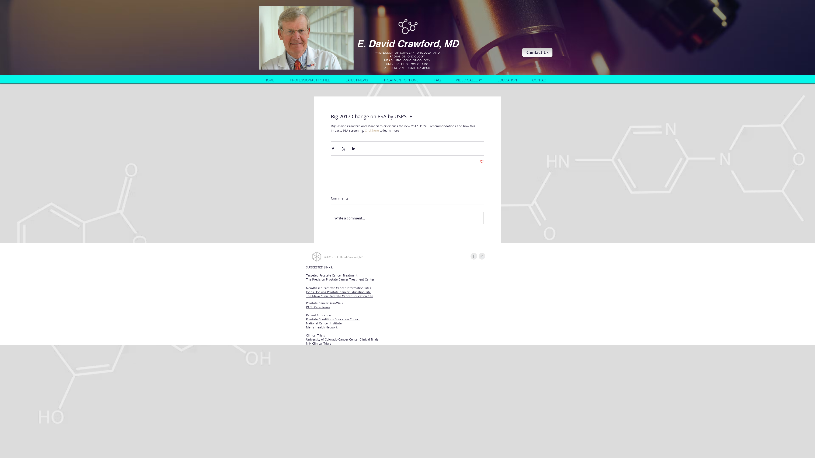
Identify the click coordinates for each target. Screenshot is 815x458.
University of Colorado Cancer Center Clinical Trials (342, 339)
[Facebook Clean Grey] (474, 256)
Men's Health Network (321, 327)
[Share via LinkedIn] (354, 149)
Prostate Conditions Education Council (333, 319)
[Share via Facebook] (333, 149)
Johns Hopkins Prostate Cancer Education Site (338, 292)
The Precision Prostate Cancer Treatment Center (340, 279)
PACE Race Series (318, 307)
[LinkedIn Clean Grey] (482, 256)
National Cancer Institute (324, 323)
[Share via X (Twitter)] (343, 149)
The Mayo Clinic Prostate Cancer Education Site (339, 296)
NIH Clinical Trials (318, 343)
